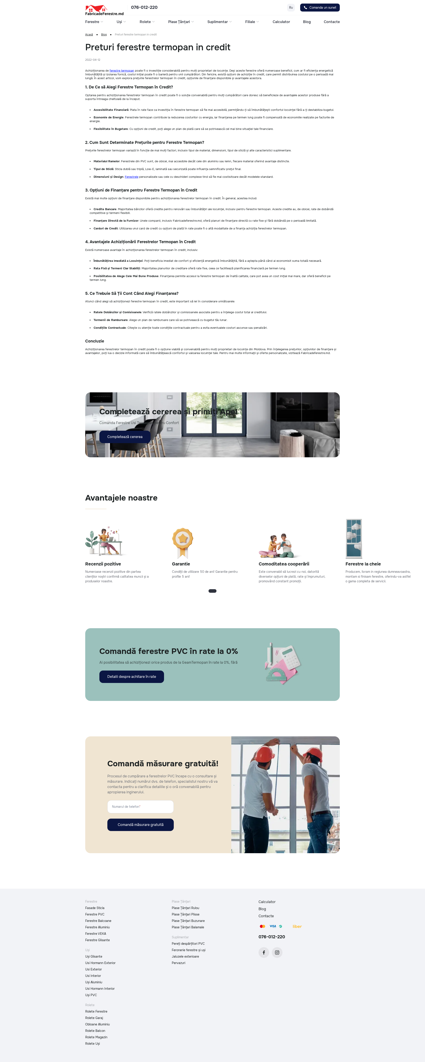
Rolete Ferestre (96, 1011)
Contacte (332, 22)
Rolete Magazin (96, 1037)
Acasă (89, 34)
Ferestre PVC (94, 914)
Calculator (281, 22)
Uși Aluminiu (93, 982)
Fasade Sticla (94, 908)
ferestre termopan (122, 70)
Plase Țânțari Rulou (185, 908)
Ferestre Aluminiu (97, 927)
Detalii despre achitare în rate (131, 676)
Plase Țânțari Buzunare (188, 921)
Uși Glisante (93, 956)
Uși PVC (91, 995)
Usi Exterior (93, 969)
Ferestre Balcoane (98, 921)
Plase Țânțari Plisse (185, 914)
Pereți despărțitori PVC (188, 944)
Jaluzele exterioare (185, 956)
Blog (307, 22)
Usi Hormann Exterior (100, 963)
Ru (291, 8)
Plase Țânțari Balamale (188, 927)
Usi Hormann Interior (100, 989)
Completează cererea (125, 436)
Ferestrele (131, 177)
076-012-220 (144, 7)
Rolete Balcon (95, 1031)
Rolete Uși (92, 1044)
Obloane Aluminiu (97, 1024)
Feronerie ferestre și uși (188, 950)
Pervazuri (178, 963)
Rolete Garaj (94, 1018)
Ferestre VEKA (95, 934)
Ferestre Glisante (97, 940)
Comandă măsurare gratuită (141, 824)
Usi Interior (93, 976)
